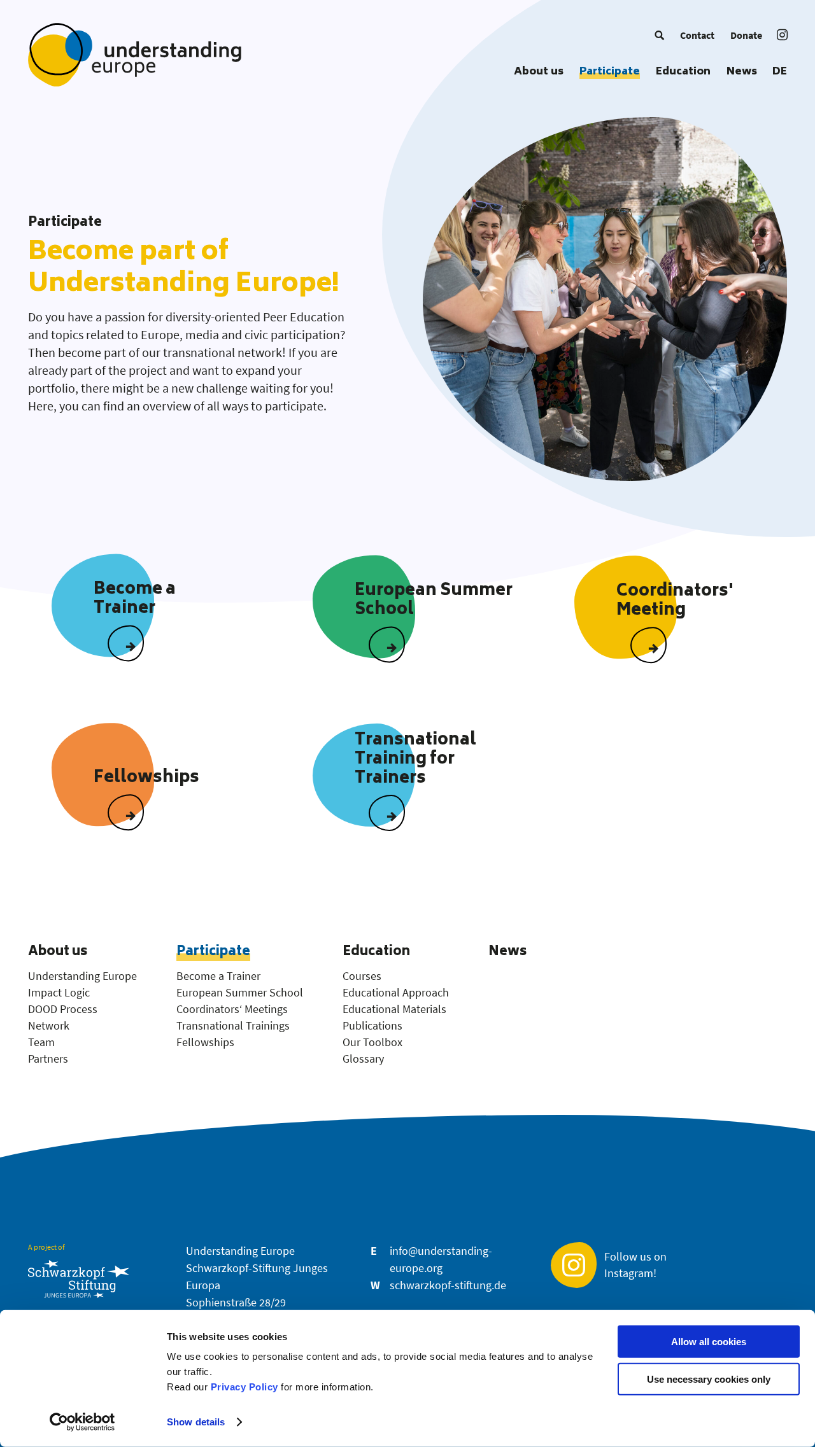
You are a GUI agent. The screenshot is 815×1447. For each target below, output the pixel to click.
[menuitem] (659, 35)
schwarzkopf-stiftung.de (448, 1285)
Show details (196, 1421)
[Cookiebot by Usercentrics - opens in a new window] (82, 1422)
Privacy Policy (244, 1386)
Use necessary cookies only (708, 1379)
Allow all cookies (708, 1341)
